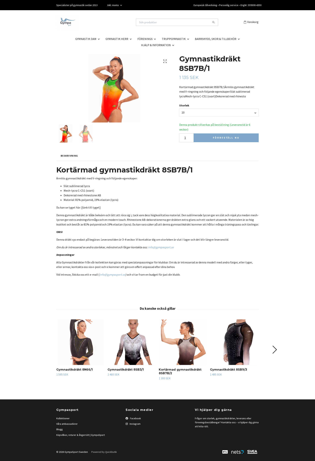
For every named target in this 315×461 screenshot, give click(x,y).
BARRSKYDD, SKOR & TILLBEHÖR (215, 39)
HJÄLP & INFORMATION (156, 45)
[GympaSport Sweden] (107, 22)
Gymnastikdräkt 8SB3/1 (126, 369)
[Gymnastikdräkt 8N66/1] (80, 342)
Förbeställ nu (226, 137)
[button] (274, 350)
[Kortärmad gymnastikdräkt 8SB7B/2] (183, 342)
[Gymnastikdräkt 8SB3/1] (132, 342)
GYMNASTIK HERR (117, 39)
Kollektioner (63, 418)
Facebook (135, 418)
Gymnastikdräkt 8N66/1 (74, 369)
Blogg (59, 429)
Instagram (135, 423)
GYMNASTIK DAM (85, 39)
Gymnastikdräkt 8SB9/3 (228, 369)
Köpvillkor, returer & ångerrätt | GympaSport (80, 435)
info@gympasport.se (161, 247)
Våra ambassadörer (67, 423)
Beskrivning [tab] (69, 155)
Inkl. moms (113, 5)
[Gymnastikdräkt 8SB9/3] (234, 342)
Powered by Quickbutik (104, 452)
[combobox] (219, 113)
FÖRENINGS (145, 39)
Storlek (184, 105)
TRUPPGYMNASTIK (174, 39)
